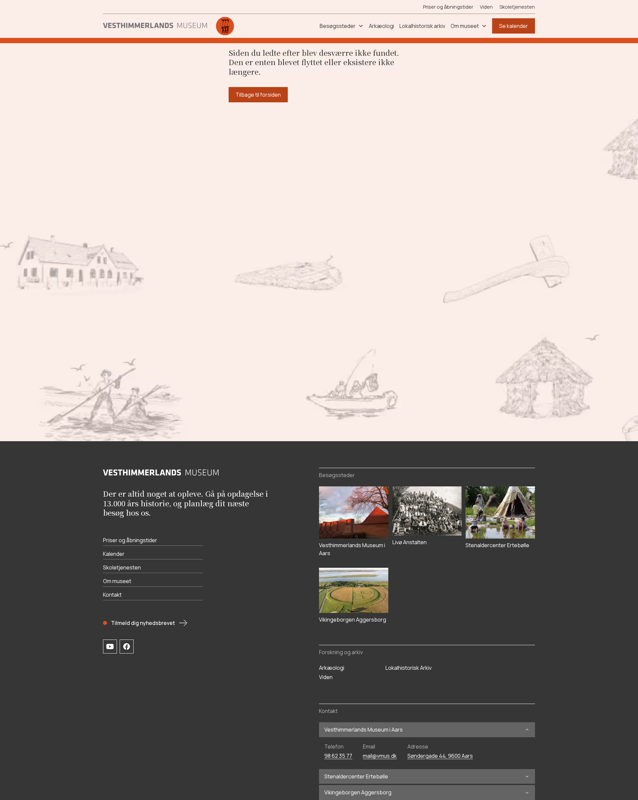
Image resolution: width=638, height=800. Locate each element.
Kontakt (112, 594)
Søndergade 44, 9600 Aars (440, 755)
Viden (486, 6)
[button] (342, 26)
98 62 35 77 (338, 755)
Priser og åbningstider (448, 6)
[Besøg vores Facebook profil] (127, 646)
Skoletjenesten (517, 6)
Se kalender (513, 26)
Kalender (114, 553)
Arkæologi (331, 667)
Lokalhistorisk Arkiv (408, 667)
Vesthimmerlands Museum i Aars (363, 729)
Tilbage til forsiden (258, 94)
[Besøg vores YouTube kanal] (110, 646)
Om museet (117, 581)
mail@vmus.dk (380, 755)
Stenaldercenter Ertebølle (356, 776)
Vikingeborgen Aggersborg (357, 792)
